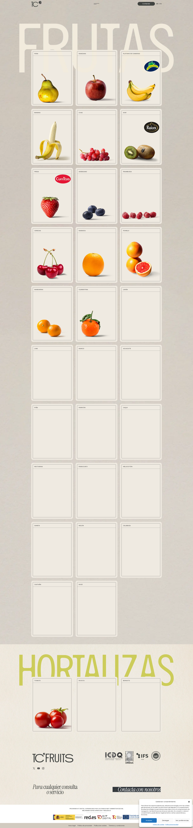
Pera (36, 53)
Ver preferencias (182, 820)
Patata (81, 680)
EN (160, 4)
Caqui (125, 407)
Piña (36, 407)
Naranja (82, 230)
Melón (81, 525)
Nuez (81, 584)
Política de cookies (158, 824)
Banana (37, 112)
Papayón (82, 407)
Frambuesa (127, 171)
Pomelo (126, 230)
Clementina (83, 289)
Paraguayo (83, 466)
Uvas (81, 112)
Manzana (82, 53)
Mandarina (38, 289)
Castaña (37, 584)
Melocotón (127, 466)
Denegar (165, 820)
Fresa (36, 171)
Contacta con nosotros (139, 789)
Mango (81, 348)
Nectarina (38, 466)
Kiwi (125, 112)
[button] (189, 802)
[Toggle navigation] (96, 3)
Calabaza (127, 525)
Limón (125, 289)
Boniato (126, 680)
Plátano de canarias (131, 53)
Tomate (37, 680)
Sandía (37, 525)
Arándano (83, 171)
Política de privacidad (171, 824)
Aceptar (149, 820)
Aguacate (127, 348)
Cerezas (37, 230)
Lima (36, 348)
